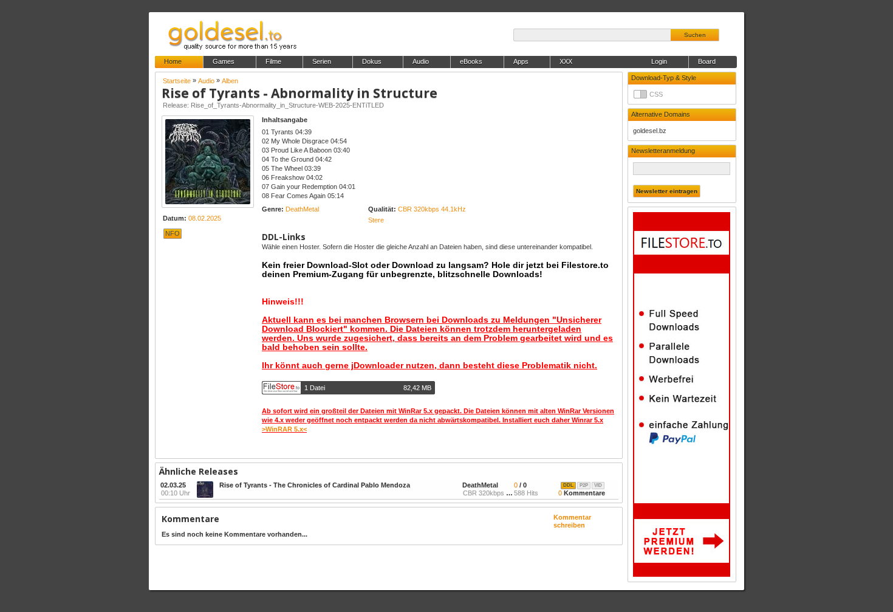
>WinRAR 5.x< (284, 429)
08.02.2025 (204, 218)
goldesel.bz (649, 130)
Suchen (695, 35)
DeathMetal (302, 209)
